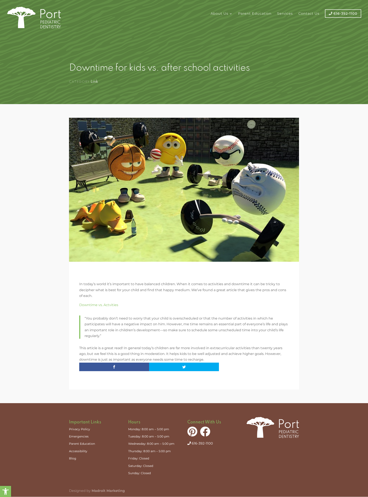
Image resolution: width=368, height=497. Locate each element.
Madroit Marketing (108, 491)
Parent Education (255, 14)
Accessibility (78, 451)
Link (94, 82)
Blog (72, 458)
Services (285, 14)
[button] (5, 491)
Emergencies (79, 436)
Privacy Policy (79, 429)
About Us (219, 14)
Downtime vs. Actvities (98, 305)
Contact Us (308, 14)
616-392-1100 (202, 443)
